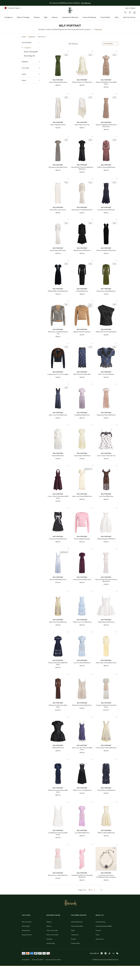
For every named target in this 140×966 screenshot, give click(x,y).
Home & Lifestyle (89, 17)
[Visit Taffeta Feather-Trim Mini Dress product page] (82, 51)
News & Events (27, 935)
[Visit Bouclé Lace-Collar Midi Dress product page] (58, 844)
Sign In (127, 8)
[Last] (101, 889)
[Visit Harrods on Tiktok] (109, 953)
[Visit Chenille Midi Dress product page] (82, 260)
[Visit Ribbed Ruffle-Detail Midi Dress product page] (58, 260)
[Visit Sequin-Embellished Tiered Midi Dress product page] (106, 51)
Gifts (116, 17)
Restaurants (26, 930)
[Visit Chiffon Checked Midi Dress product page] (106, 136)
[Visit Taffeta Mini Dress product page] (58, 717)
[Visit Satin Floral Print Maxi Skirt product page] (82, 343)
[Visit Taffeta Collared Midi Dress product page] (106, 802)
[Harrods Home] (70, 10)
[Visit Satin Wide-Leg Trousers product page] (58, 179)
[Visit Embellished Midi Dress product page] (82, 384)
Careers (98, 930)
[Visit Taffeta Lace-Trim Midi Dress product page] (82, 759)
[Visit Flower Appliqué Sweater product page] (82, 508)
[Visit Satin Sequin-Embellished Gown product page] (82, 179)
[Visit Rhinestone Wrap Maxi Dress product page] (58, 136)
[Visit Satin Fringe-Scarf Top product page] (82, 94)
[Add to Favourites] (68, 51)
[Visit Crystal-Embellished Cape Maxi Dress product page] (106, 674)
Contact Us (75, 935)
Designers (9, 17)
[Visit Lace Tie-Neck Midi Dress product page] (82, 632)
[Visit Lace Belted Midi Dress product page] (82, 802)
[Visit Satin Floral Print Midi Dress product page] (58, 591)
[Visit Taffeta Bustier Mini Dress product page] (106, 591)
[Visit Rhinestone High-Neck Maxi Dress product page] (58, 674)
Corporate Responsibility (104, 926)
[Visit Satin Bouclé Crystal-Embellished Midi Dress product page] (82, 136)
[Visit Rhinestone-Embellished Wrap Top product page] (58, 301)
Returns (49, 926)
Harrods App (50, 943)
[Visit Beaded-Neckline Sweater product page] (82, 301)
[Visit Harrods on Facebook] (102, 953)
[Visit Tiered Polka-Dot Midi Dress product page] (106, 759)
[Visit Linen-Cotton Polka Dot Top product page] (106, 425)
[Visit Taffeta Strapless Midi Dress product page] (106, 508)
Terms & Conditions (38, 959)
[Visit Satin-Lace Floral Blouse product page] (106, 343)
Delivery (49, 922)
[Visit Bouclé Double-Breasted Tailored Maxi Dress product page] (106, 549)
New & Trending (23, 17)
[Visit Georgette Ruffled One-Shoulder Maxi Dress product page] (82, 844)
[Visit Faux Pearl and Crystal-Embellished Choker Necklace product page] (106, 844)
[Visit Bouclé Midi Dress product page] (58, 425)
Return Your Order (52, 935)
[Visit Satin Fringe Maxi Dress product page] (58, 94)
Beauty (55, 17)
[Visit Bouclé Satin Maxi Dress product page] (58, 219)
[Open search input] (125, 12)
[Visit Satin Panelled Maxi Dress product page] (58, 549)
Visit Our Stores (129, 17)
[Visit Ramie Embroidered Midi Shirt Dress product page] (58, 632)
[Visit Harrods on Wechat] (117, 953)
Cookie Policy (75, 943)
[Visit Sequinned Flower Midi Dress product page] (106, 384)
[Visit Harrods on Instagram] (105, 953)
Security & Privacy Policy (53, 959)
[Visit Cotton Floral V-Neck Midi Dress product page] (106, 717)
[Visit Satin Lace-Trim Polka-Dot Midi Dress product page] (82, 717)
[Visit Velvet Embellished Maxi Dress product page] (106, 219)
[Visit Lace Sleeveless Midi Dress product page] (106, 179)
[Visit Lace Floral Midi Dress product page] (106, 465)
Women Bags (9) (29, 56)
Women (37, 17)
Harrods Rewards (76, 922)
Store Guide (26, 926)
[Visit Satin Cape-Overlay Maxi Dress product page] (106, 632)
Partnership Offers (77, 926)
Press (97, 935)
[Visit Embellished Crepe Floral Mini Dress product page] (58, 802)
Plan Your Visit (26, 922)
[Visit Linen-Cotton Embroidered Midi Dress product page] (58, 465)
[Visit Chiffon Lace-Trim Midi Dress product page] (82, 591)
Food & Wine (105, 17)
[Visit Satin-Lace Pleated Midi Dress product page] (82, 465)
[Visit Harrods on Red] (113, 953)
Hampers (49, 939)
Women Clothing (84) (31, 51)
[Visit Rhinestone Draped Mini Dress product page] (82, 674)
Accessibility (26, 959)
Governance (100, 939)
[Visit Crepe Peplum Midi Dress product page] (82, 425)
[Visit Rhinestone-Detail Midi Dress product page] (106, 260)
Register (133, 8)
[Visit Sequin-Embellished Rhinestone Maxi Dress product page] (106, 94)
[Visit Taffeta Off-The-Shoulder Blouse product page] (106, 301)
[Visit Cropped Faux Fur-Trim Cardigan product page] (58, 343)
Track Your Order (52, 930)
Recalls (73, 939)
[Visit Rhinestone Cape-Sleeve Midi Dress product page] (58, 759)
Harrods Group (100, 922)
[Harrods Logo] (70, 903)
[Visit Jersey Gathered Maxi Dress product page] (58, 51)
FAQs (73, 930)
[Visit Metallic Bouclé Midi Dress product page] (82, 219)
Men (46, 17)
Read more (98, 29)
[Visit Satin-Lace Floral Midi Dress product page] (58, 384)
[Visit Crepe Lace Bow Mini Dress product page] (58, 508)
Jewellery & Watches (70, 17)
